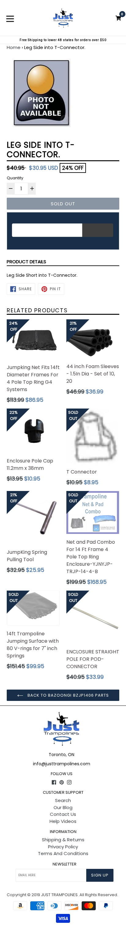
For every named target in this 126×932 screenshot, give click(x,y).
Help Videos (63, 821)
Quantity (15, 178)
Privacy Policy (63, 846)
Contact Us (63, 814)
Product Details (26, 261)
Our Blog (63, 807)
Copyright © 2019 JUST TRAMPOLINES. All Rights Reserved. (62, 895)
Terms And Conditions (63, 853)
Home (13, 47)
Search (63, 800)
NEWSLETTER (64, 864)
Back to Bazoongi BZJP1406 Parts (67, 695)
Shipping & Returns (63, 839)
